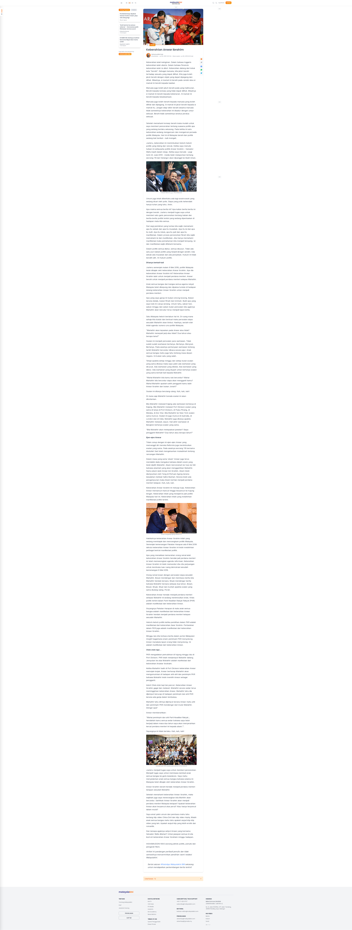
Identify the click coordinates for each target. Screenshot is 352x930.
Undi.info (150, 909)
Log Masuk (221, 2)
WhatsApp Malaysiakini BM (173, 864)
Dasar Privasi (152, 924)
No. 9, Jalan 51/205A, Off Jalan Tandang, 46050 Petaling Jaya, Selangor (218, 908)
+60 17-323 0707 (182, 901)
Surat (207, 921)
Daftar (229, 2)
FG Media (151, 907)
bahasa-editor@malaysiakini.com (187, 911)
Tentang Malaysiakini (125, 902)
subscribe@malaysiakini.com (186, 904)
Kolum (208, 919)
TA (135, 3)
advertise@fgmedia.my (184, 921)
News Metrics (152, 914)
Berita (207, 916)
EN (126, 3)
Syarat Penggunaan (154, 922)
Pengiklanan (129, 913)
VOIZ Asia (151, 904)
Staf (120, 905)
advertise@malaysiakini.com (186, 919)
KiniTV (150, 901)
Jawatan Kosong (124, 908)
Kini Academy (152, 912)
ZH (132, 3)
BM (129, 3)
